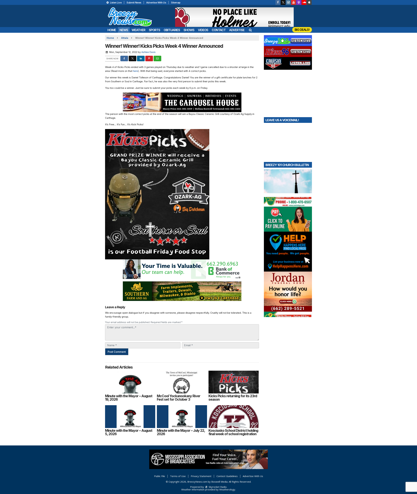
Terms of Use (178, 476)
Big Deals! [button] (302, 30)
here (135, 71)
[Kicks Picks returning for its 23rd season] (233, 382)
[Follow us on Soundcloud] (304, 2)
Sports (154, 30)
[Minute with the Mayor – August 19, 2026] (130, 382)
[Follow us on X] (283, 2)
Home (112, 30)
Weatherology (227, 489)
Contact (219, 30)
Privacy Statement (201, 476)
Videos (203, 30)
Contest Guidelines (227, 476)
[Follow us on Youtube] (293, 2)
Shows (189, 30)
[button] (250, 30)
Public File (159, 476)
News (124, 30)
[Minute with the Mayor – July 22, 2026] (182, 416)
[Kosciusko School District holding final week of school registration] (233, 416)
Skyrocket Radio (217, 486)
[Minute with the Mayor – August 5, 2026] (130, 416)
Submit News (134, 2)
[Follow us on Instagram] (288, 2)
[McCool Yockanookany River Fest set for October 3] (182, 382)
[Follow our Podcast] (298, 2)
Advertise (236, 30)
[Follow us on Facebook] (277, 2)
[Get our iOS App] (309, 2)
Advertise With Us (156, 2)
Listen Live (115, 2)
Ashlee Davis (148, 52)
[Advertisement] (234, 17)
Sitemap (175, 2)
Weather (138, 30)
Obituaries (172, 30)
